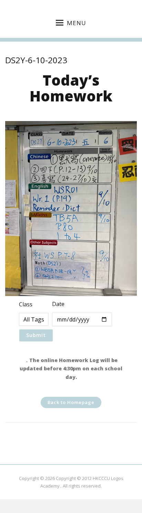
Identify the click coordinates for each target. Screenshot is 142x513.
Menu (76, 23)
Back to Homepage (71, 402)
